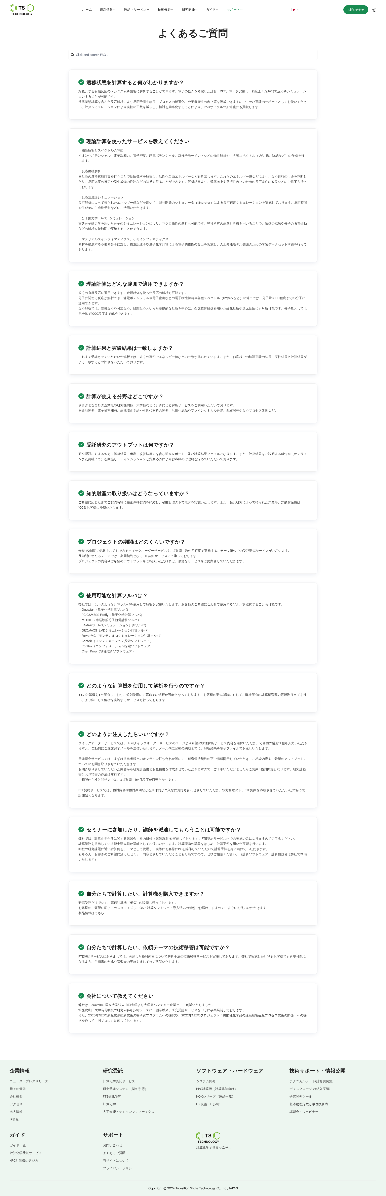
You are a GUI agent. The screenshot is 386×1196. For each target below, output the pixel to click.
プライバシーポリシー (119, 1168)
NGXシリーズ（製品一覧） (215, 1096)
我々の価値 (18, 1089)
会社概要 (16, 1096)
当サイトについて (116, 1160)
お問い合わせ (355, 10)
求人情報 (16, 1112)
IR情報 (14, 1119)
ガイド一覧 (18, 1145)
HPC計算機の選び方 (24, 1160)
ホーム (87, 9)
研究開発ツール (301, 1096)
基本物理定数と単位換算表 (309, 1104)
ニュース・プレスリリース (29, 1081)
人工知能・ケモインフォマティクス (128, 1112)
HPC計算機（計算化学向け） (217, 1089)
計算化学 (109, 1104)
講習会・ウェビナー (304, 1112)
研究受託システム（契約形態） (125, 1089)
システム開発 (206, 1081)
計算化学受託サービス (119, 1081)
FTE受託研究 (112, 1096)
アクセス (16, 1104)
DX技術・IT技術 (208, 1104)
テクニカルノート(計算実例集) (311, 1081)
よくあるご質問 (114, 1153)
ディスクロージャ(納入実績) (310, 1089)
